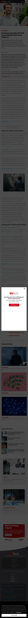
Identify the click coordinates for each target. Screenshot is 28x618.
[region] (14, 609)
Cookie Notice (18, 612)
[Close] (26, 603)
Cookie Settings (14, 615)
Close (24, 289)
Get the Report (14, 305)
